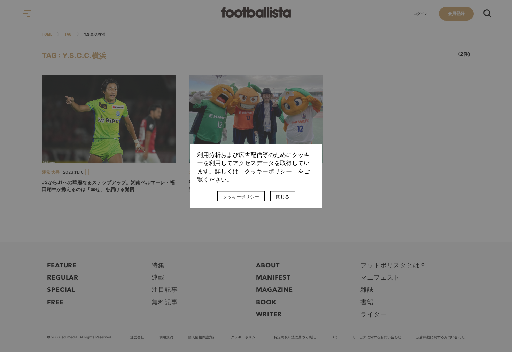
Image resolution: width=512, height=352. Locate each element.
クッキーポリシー (241, 197)
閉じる (282, 197)
